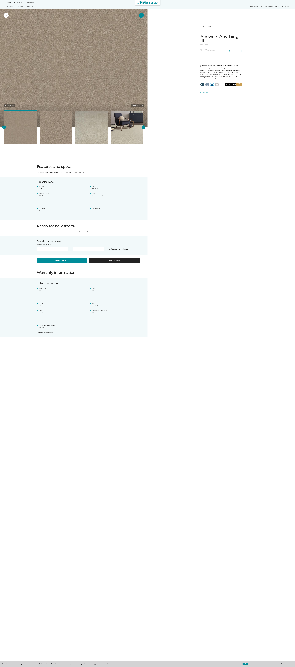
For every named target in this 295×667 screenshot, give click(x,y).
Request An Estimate (272, 6)
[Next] (143, 127)
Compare (202, 92)
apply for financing (113, 261)
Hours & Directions (256, 6)
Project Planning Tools (233, 51)
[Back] (4, 127)
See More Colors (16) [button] (137, 105)
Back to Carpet (207, 26)
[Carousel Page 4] (127, 127)
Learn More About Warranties (45, 332)
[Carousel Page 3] (91, 127)
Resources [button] (20, 6)
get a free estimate (61, 261)
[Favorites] (285, 6)
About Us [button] (30, 6)
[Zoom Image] (6, 15)
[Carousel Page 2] (56, 127)
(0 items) (288, 6)
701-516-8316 (30, 2)
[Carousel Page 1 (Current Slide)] (20, 127)
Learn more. (117, 664)
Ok (245, 664)
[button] (282, 6)
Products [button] (10, 6)
